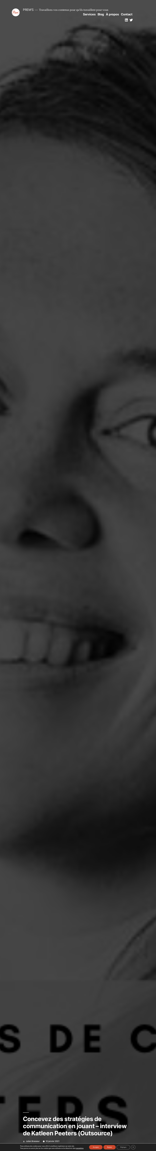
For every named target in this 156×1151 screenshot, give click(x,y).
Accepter (96, 1147)
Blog (101, 14)
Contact (126, 14)
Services (89, 14)
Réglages (123, 1147)
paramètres (79, 1148)
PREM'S (28, 10)
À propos (112, 14)
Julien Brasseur (33, 1141)
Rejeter (109, 1147)
